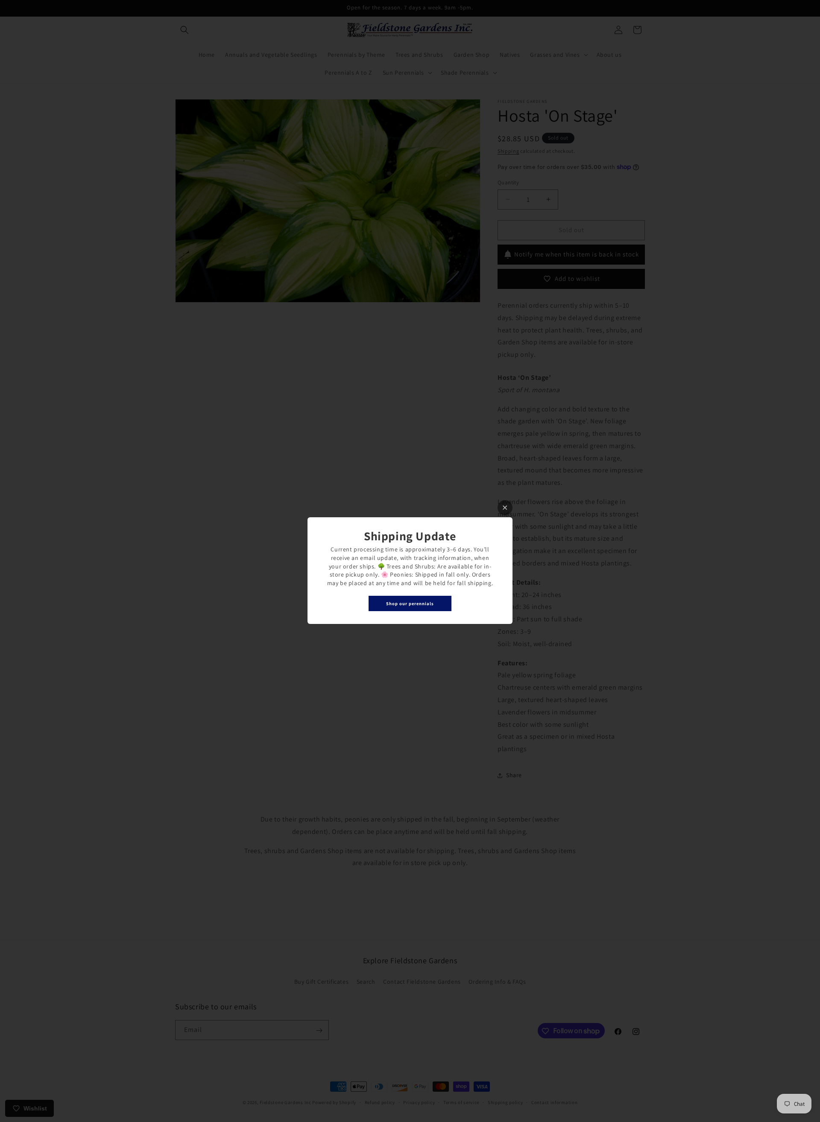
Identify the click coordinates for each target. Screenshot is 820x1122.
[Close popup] (505, 507)
